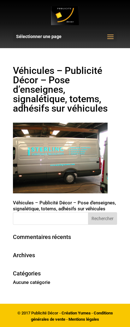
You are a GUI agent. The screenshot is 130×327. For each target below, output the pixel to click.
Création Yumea (76, 313)
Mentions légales (83, 319)
